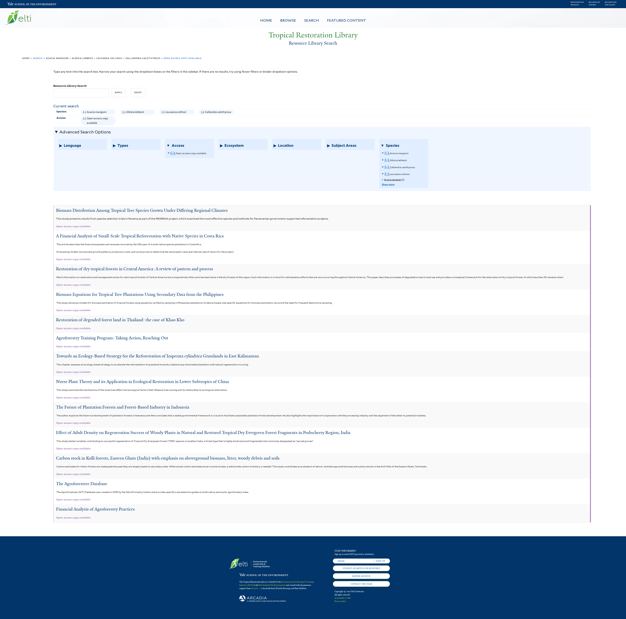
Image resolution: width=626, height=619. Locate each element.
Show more (388, 184)
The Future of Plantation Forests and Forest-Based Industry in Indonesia (122, 407)
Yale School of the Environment (15, 4)
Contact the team (361, 584)
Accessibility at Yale (343, 598)
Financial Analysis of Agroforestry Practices (95, 509)
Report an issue (361, 576)
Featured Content (346, 20)
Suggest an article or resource (361, 568)
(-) (85, 112)
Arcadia (254, 588)
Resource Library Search (70, 85)
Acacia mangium (57, 58)
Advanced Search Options (85, 132)
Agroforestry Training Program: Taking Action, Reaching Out (112, 338)
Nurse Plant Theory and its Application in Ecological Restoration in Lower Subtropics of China (142, 381)
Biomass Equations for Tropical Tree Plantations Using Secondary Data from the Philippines (140, 294)
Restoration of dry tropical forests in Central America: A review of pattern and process (134, 269)
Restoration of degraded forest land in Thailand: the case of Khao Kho (120, 320)
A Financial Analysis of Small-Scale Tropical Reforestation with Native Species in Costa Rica (140, 236)
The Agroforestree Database (81, 483)
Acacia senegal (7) (394, 179)
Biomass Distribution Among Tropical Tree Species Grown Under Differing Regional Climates (142, 210)
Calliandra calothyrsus (143, 58)
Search (311, 20)
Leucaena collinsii (109, 58)
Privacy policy (340, 601)
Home (266, 20)
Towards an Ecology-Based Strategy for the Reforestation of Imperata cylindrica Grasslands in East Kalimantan (157, 356)
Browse (288, 20)
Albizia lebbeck (82, 58)
